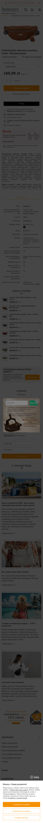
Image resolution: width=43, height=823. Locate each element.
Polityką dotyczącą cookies (19, 790)
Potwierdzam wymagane (21, 811)
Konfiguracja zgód (21, 818)
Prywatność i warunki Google (17, 798)
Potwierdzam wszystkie (21, 804)
